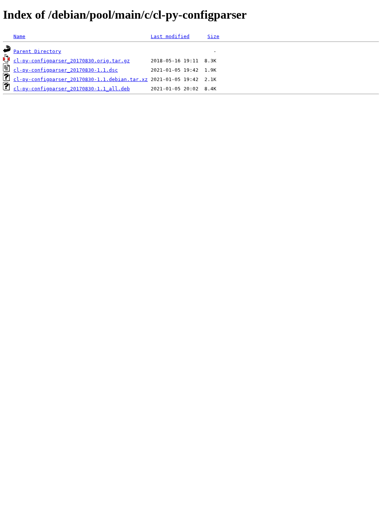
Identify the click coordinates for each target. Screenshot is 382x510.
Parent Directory (37, 51)
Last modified (170, 36)
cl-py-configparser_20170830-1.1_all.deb (71, 88)
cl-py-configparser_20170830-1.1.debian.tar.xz (80, 79)
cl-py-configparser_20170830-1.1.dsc (65, 70)
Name (19, 36)
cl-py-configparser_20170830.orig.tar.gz (71, 60)
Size (213, 36)
